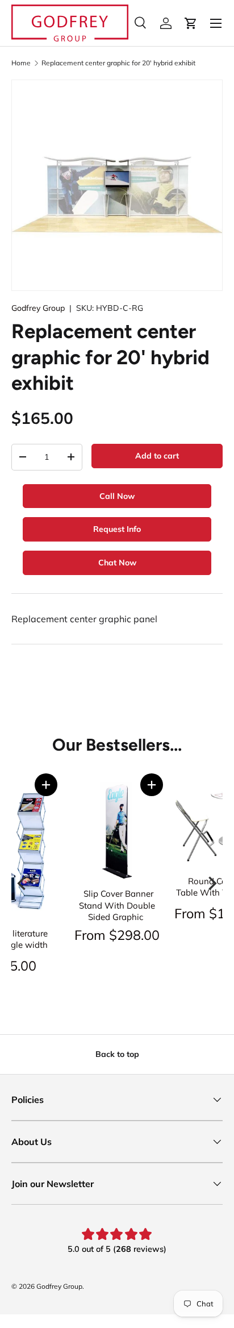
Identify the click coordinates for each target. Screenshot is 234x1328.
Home (21, 63)
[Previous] (22, 884)
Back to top (117, 1054)
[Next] (211, 884)
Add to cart (157, 456)
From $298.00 (117, 934)
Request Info (117, 529)
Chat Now (117, 562)
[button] (46, 784)
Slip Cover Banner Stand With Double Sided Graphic (117, 905)
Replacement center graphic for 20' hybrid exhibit (118, 63)
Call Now (117, 496)
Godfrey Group (38, 308)
